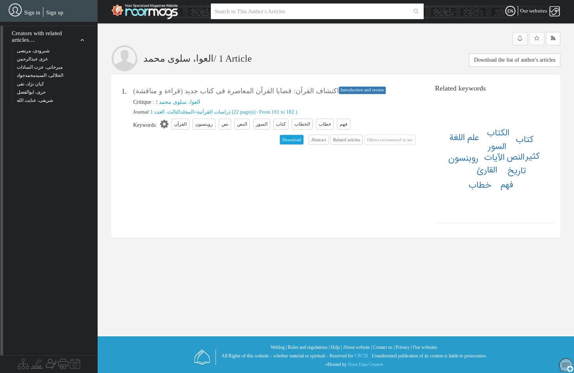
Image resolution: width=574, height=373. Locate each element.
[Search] (416, 11)
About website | (357, 347)
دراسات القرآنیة (214, 112)
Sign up (54, 13)
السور (497, 147)
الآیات (494, 158)
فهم (507, 185)
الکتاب (498, 133)
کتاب (524, 140)
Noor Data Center (364, 364)
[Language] (510, 11)
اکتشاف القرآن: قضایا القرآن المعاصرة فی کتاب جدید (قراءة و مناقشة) (236, 91)
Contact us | (383, 347)
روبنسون (463, 158)
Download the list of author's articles (514, 60)
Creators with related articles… (37, 36)
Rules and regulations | (309, 347)
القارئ (487, 170)
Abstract (318, 139)
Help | (336, 347)
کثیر (533, 156)
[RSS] (553, 38)
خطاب (480, 185)
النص (515, 157)
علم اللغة (464, 138)
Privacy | (404, 347)
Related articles (346, 139)
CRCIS (361, 356)
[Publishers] (63, 366)
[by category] (23, 366)
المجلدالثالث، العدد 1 (172, 112)
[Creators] (50, 366)
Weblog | (279, 347)
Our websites (425, 347)
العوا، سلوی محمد (179, 102)
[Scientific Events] (75, 366)
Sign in (32, 13)
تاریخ (517, 171)
